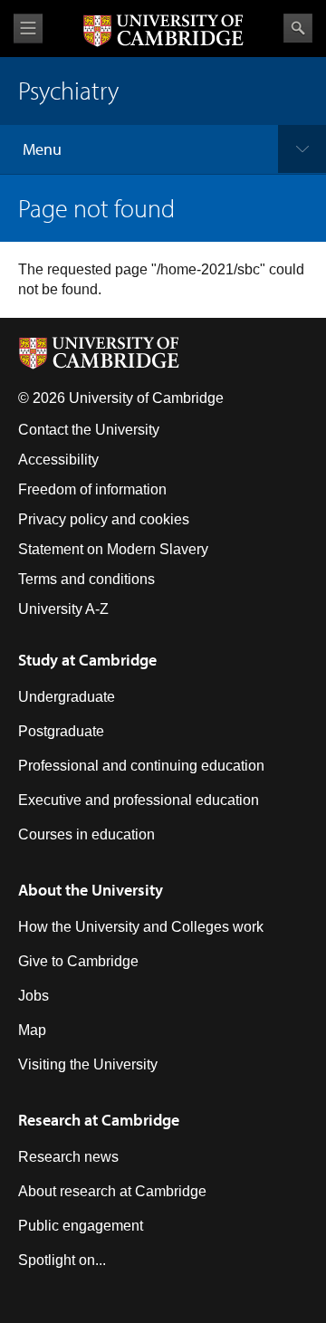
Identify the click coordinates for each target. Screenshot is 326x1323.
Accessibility (58, 459)
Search (297, 28)
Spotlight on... (62, 1260)
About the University (90, 889)
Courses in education (86, 834)
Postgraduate (61, 731)
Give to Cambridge (78, 961)
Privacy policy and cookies (103, 519)
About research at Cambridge (112, 1191)
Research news (68, 1157)
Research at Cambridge (98, 1119)
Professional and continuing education (141, 765)
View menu (28, 28)
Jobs (33, 995)
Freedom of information (92, 489)
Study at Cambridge (87, 659)
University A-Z (63, 609)
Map (32, 1030)
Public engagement (80, 1225)
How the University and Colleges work (141, 927)
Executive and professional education (138, 800)
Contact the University (88, 429)
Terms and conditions (86, 579)
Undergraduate (66, 697)
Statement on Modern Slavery (113, 549)
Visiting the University (88, 1064)
